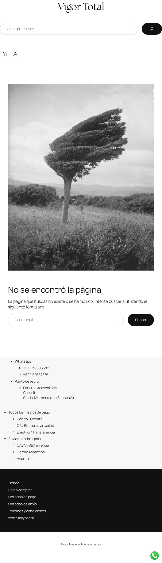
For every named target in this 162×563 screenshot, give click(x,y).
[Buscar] (152, 29)
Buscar (140, 319)
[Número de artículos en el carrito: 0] (5, 54)
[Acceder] (86, 54)
